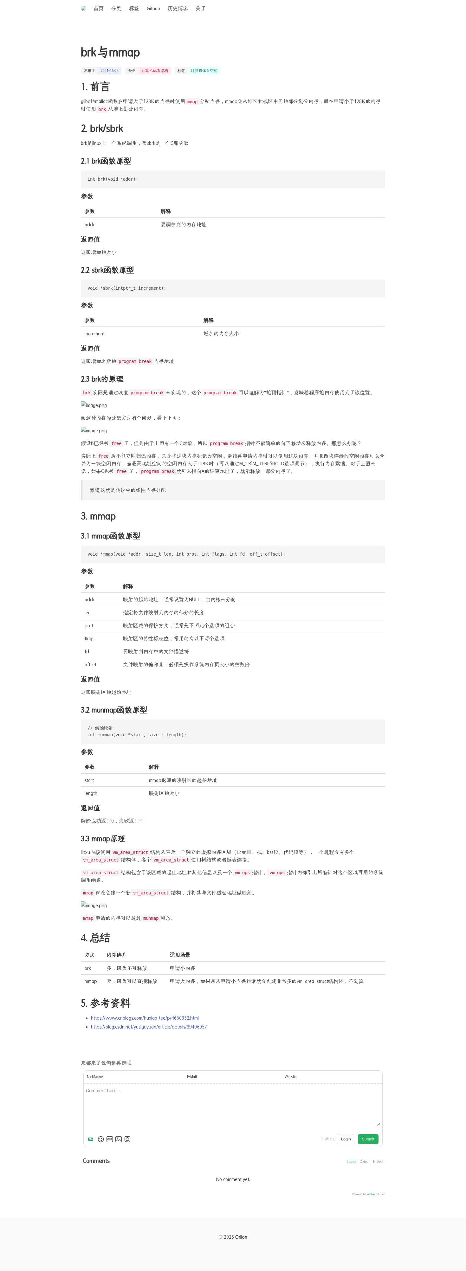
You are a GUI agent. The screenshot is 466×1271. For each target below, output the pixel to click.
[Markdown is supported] (92, 1139)
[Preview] (127, 1139)
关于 (201, 8)
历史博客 (178, 8)
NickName (95, 1077)
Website (290, 1077)
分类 (116, 8)
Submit (368, 1139)
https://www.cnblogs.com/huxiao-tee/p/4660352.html (145, 1017)
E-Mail (192, 1077)
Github (153, 8)
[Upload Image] (118, 1139)
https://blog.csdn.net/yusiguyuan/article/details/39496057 (149, 1026)
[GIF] (109, 1139)
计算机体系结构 (154, 71)
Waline (371, 1194)
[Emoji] (101, 1139)
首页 (99, 8)
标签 (134, 8)
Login (346, 1139)
